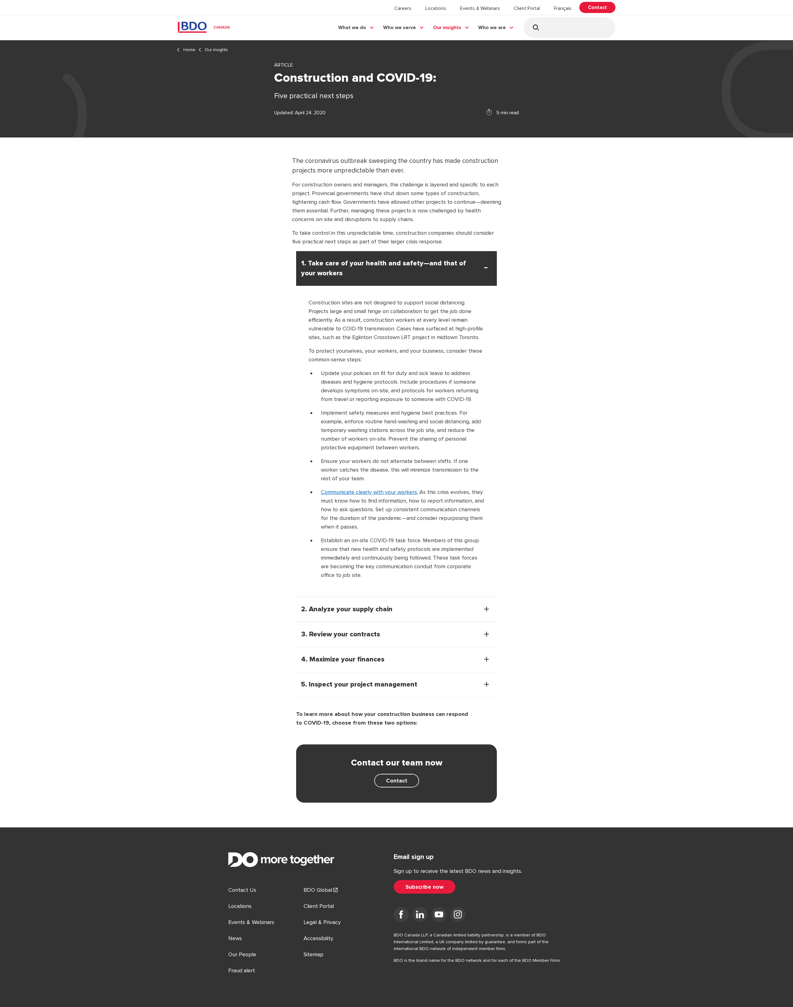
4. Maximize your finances (342, 659)
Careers (402, 8)
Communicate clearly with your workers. (369, 492)
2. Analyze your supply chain (346, 609)
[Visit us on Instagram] (457, 915)
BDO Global (318, 890)
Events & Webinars (480, 8)
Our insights (447, 27)
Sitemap (313, 954)
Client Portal (527, 8)
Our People (242, 954)
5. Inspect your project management (359, 684)
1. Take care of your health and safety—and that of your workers (383, 268)
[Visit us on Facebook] (401, 915)
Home (189, 49)
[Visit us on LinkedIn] (420, 915)
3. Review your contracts (340, 634)
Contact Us (242, 890)
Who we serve (399, 27)
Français (563, 8)
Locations (435, 8)
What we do (352, 27)
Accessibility (318, 938)
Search (535, 27)
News (235, 938)
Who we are (492, 27)
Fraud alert (241, 970)
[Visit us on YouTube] (439, 915)
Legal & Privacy (322, 922)
